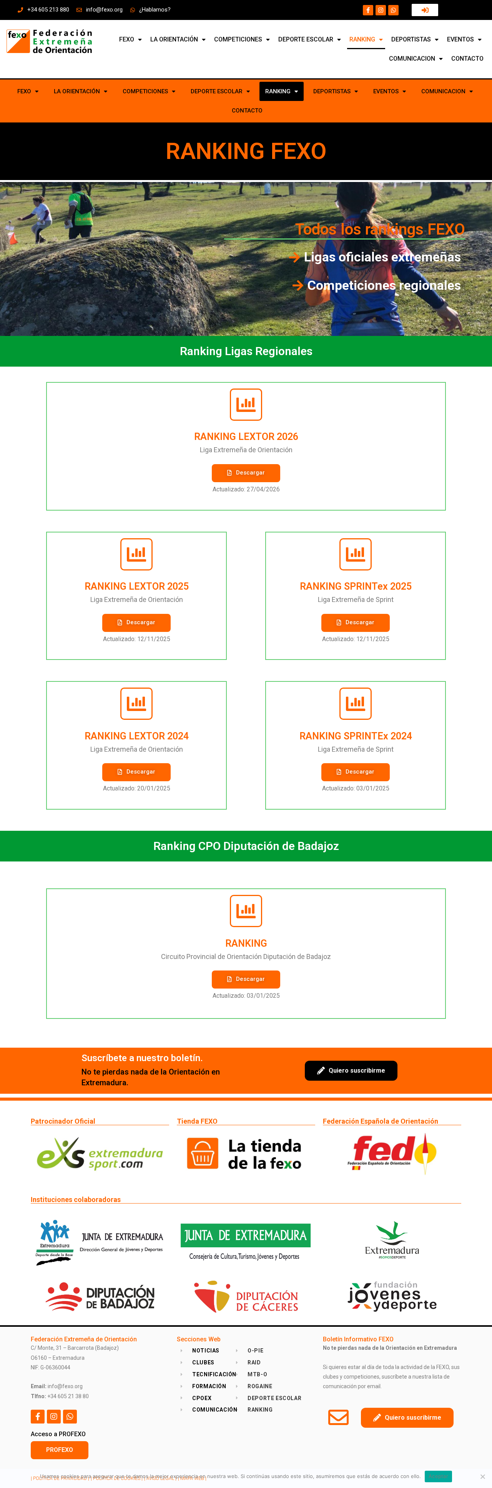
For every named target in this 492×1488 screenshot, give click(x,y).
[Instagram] (381, 10)
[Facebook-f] (368, 10)
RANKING (362, 39)
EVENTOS (460, 39)
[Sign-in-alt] (425, 10)
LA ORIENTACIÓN (174, 39)
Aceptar (438, 1476)
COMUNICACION (412, 58)
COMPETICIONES (238, 39)
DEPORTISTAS (411, 39)
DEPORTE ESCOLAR (305, 39)
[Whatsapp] (393, 10)
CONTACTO (467, 58)
